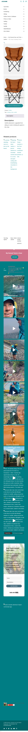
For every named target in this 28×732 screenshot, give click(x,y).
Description (10, 116)
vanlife (15, 112)
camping (9, 112)
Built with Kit (14, 592)
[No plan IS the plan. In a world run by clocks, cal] (14, 285)
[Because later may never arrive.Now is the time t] (14, 499)
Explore (14, 257)
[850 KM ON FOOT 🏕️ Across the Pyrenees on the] (14, 350)
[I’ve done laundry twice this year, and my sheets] (14, 456)
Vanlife (5, 39)
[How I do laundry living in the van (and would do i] (14, 478)
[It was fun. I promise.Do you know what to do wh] (14, 328)
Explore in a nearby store (13, 105)
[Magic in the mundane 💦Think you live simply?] (14, 392)
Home (5, 37)
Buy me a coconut (9, 538)
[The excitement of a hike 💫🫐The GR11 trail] (14, 307)
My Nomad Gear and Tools (14, 37)
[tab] (14, 116)
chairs (12, 112)
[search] (21, 1)
